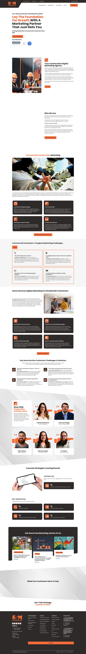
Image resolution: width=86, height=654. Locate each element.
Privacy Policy (63, 651)
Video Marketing (43, 627)
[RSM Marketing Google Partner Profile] (24, 43)
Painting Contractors (55, 629)
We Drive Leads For (31, 620)
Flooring (53, 623)
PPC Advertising (42, 629)
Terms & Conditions (69, 651)
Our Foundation (31, 625)
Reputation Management (44, 621)
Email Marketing (42, 625)
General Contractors (55, 617)
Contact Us (74, 5)
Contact (29, 629)
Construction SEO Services (44, 617)
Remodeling (54, 625)
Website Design (42, 623)
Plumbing (53, 621)
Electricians (54, 634)
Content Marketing (43, 630)
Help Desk (42, 1)
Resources (30, 627)
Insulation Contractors (56, 619)
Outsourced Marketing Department (32, 623)
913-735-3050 (75, 1)
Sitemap (58, 651)
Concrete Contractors (56, 636)
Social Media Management (44, 619)
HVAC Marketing (54, 632)
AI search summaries (56, 212)
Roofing (53, 627)
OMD (52, 630)
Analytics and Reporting (44, 632)
